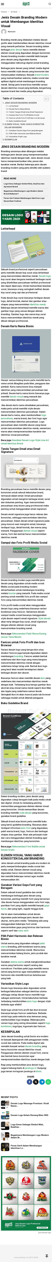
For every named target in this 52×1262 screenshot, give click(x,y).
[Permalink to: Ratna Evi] (4, 31)
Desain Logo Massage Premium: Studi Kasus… (30, 1104)
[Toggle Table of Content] (45, 99)
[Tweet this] (36, 1082)
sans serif (23, 930)
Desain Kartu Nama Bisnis (19, 109)
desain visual (16, 396)
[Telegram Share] (42, 1082)
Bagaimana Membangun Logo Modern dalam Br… (30, 1136)
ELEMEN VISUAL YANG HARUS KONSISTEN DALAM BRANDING (24, 126)
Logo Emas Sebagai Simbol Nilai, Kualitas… (27, 1125)
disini (38, 1071)
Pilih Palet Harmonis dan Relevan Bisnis (25, 134)
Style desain (44, 618)
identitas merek (38, 304)
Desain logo (45, 276)
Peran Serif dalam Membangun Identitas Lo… (26, 1146)
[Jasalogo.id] (26, 3)
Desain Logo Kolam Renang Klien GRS (29, 1115)
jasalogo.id (30, 1068)
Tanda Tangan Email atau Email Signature (26, 112)
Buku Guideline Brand (17, 121)
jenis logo (32, 1001)
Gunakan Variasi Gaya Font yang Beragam (26, 130)
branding (18, 656)
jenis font (26, 828)
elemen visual (30, 530)
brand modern (42, 75)
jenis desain (16, 49)
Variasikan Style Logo (18, 137)
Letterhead (13, 106)
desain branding (33, 1046)
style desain (25, 813)
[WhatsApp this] (48, 1082)
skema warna (17, 962)
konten (12, 593)
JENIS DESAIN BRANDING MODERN (21, 103)
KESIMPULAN (11, 140)
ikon (43, 678)
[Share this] (29, 1082)
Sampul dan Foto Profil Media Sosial (24, 115)
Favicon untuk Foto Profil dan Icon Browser (27, 118)
